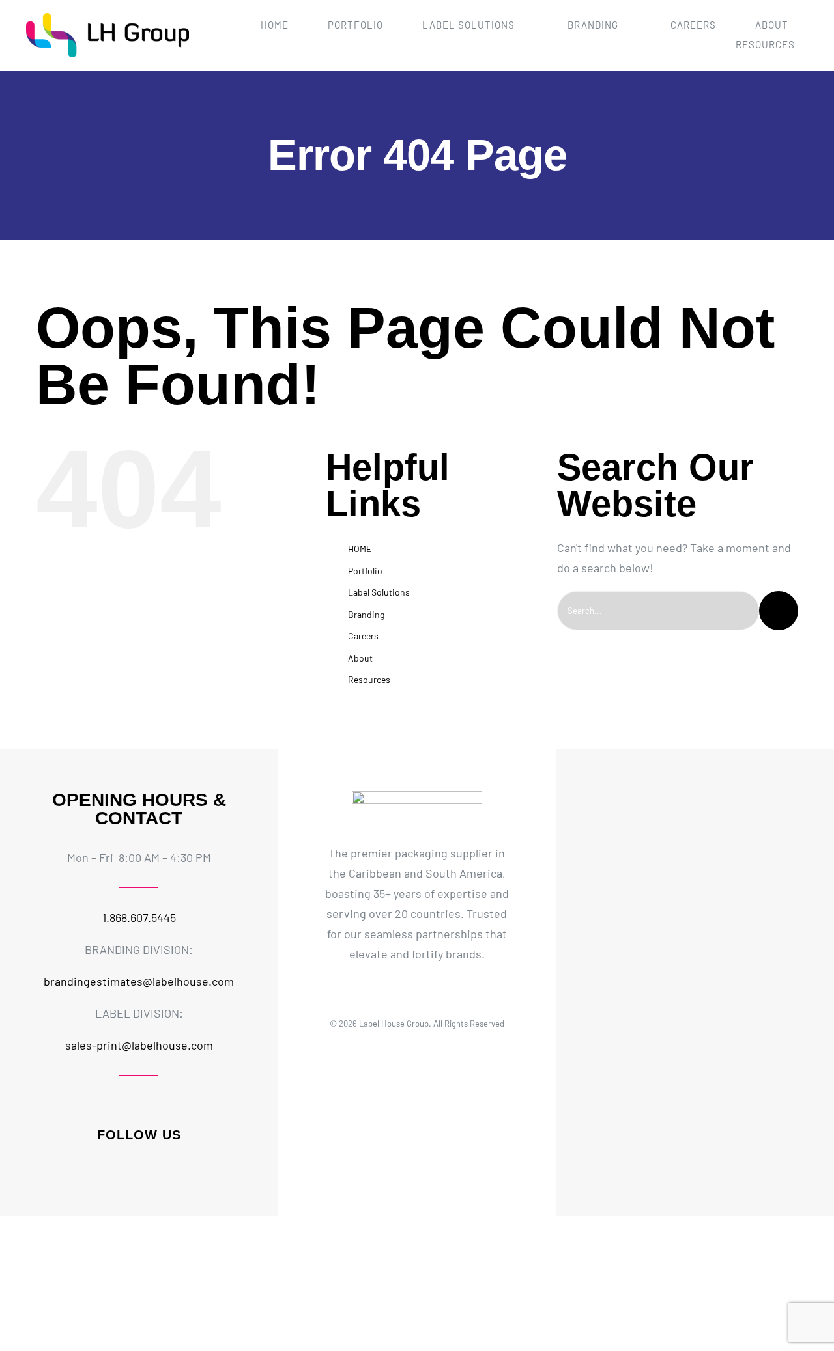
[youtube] (172, 1168)
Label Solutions (379, 592)
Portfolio (365, 570)
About (360, 657)
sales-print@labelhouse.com (139, 1045)
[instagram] (127, 1168)
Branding (366, 614)
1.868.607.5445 (139, 917)
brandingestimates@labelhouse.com (139, 981)
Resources (369, 679)
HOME (359, 548)
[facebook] (105, 1168)
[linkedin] (149, 1168)
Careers (363, 635)
